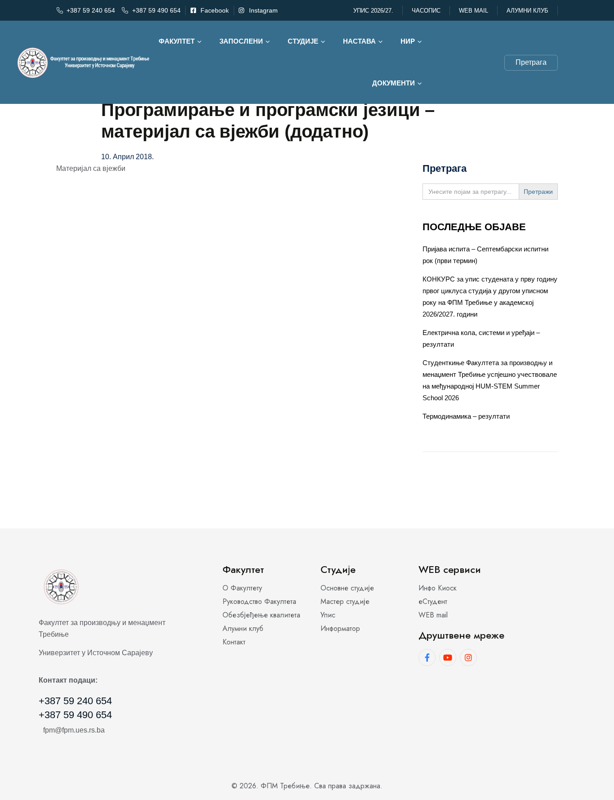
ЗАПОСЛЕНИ (241, 41)
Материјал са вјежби (90, 168)
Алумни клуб (527, 10)
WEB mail (473, 10)
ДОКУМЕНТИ (393, 83)
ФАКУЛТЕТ (177, 41)
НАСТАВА (359, 41)
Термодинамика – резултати (466, 416)
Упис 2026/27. (373, 10)
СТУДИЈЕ (303, 41)
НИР (407, 41)
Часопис (426, 10)
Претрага (531, 62)
